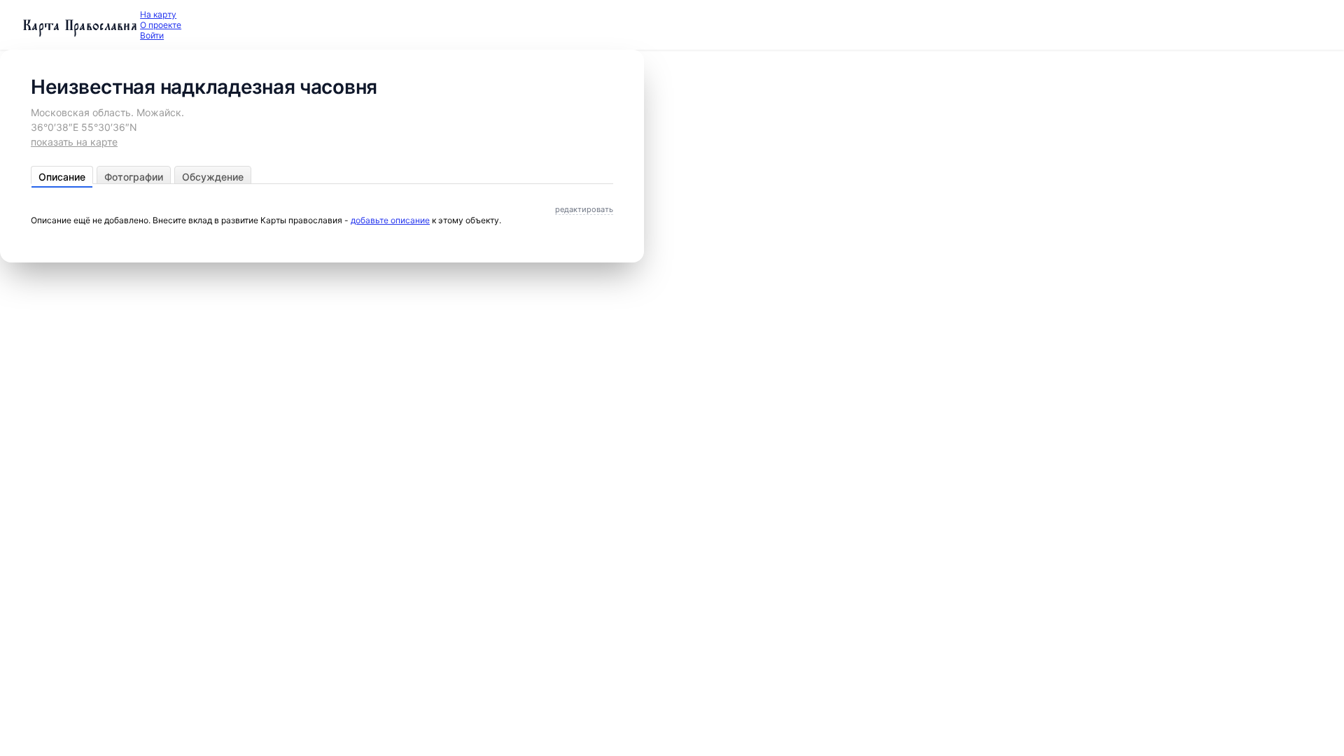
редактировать (584, 209)
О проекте (160, 25)
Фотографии (133, 177)
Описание (61, 177)
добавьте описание (390, 220)
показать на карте (74, 142)
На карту (158, 14)
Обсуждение (213, 177)
